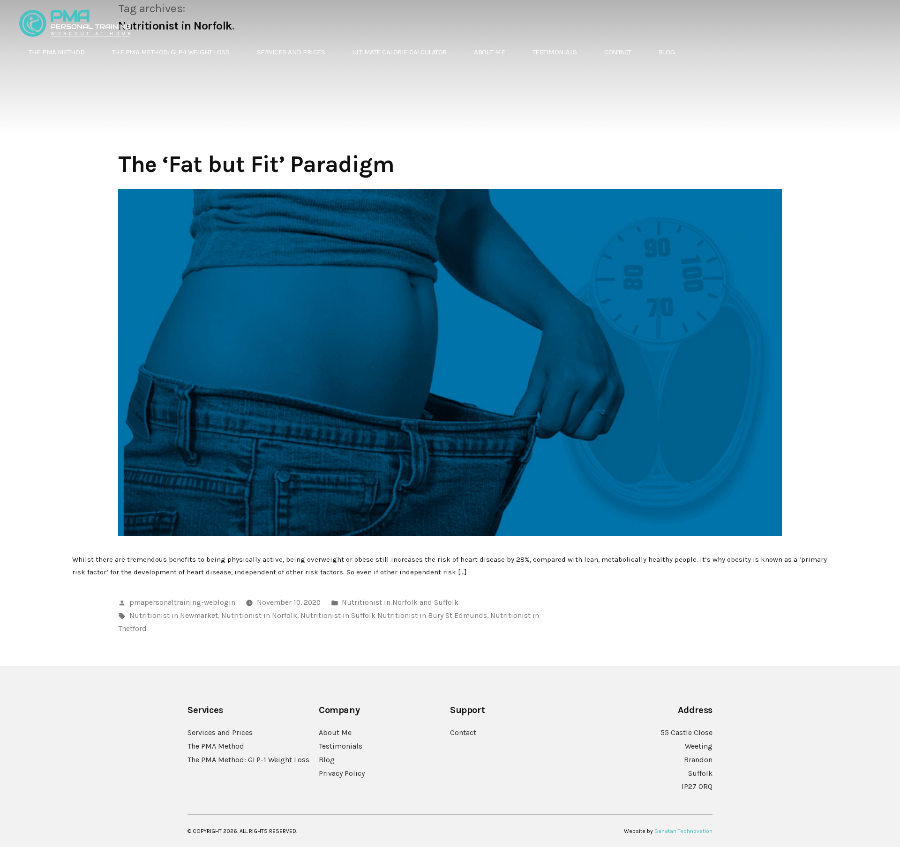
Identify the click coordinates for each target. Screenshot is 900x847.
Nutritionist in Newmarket (173, 615)
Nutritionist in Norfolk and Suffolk (400, 602)
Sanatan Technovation (683, 831)
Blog (667, 52)
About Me (489, 52)
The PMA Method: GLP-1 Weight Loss (171, 52)
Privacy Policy (342, 773)
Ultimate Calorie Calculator (399, 52)
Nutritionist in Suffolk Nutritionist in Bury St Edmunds (393, 615)
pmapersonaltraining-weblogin (182, 602)
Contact (617, 52)
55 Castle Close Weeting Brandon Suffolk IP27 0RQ (686, 759)
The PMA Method (56, 52)
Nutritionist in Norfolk (259, 615)
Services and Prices (291, 52)
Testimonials (554, 52)
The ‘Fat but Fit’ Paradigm (256, 164)
